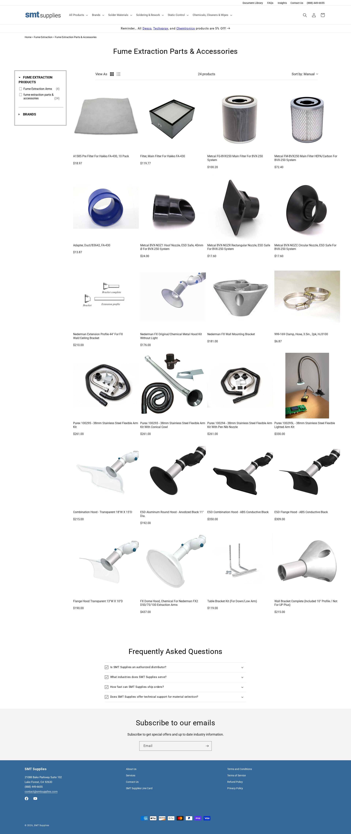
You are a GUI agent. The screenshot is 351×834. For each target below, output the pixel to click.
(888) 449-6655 (315, 2)
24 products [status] (206, 74)
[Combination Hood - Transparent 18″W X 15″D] (106, 474)
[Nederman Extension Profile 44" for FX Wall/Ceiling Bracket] (106, 297)
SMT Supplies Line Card (139, 788)
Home (28, 37)
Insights (282, 2)
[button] (78, 15)
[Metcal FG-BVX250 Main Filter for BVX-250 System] (240, 119)
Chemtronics (185, 28)
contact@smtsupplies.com (41, 791)
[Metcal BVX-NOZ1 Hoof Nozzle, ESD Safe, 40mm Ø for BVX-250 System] (173, 208)
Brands (29, 114)
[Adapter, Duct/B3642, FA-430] (106, 208)
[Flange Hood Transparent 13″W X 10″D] (106, 563)
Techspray (160, 28)
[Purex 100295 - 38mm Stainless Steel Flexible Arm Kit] (106, 385)
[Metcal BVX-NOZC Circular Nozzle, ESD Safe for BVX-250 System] (307, 208)
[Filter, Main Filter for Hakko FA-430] (173, 119)
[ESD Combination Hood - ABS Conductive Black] (240, 474)
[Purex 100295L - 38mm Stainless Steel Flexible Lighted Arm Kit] (307, 385)
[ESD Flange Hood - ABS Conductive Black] (307, 474)
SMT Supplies (41, 825)
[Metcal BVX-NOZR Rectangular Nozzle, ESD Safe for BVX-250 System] (240, 208)
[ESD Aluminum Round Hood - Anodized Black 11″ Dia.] (173, 474)
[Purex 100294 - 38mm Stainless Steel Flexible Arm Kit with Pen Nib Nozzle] (240, 385)
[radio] (112, 74)
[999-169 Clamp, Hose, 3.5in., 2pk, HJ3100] (307, 297)
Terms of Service (236, 775)
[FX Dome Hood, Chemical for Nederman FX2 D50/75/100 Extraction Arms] (173, 563)
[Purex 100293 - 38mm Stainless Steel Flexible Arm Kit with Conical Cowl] (173, 385)
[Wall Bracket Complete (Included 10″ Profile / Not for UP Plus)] (307, 563)
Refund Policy (235, 781)
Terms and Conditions (239, 769)
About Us (131, 769)
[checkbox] (40, 89)
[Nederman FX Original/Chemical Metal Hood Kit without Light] (173, 297)
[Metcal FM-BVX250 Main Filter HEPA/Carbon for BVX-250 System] (307, 119)
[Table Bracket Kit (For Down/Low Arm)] (240, 563)
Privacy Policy (235, 788)
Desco (147, 28)
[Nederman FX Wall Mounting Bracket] (240, 297)
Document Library (253, 2)
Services (130, 775)
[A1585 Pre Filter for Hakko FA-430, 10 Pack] (106, 119)
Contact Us (296, 2)
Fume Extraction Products (35, 79)
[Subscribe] (207, 746)
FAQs (270, 2)
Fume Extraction (43, 37)
